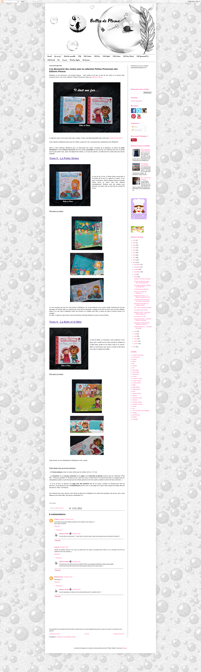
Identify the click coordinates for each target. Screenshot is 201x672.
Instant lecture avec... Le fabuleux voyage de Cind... (142, 296)
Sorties (134, 406)
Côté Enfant (106, 56)
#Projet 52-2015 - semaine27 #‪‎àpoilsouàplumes (142, 313)
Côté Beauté (51, 60)
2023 (134, 243)
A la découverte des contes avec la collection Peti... (141, 282)
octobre (136, 269)
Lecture (134, 376)
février (136, 341)
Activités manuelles (69, 56)
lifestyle (134, 417)
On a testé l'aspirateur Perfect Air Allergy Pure (142, 286)
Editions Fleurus (97, 77)
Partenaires (86, 60)
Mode (134, 385)
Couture (134, 366)
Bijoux (134, 361)
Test (133, 408)
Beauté (134, 359)
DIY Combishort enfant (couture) (145, 150)
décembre (137, 264)
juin (135, 331)
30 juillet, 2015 (69, 519)
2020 (134, 250)
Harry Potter (135, 372)
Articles (135, 127)
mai (135, 334)
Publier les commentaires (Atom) (66, 637)
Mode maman (136, 389)
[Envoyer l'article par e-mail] (69, 508)
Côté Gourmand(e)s (143, 56)
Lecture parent (136, 383)
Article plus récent (55, 634)
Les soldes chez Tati (140, 316)
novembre (137, 267)
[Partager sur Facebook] (79, 508)
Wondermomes (58, 577)
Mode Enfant (136, 387)
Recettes (134, 400)
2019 (134, 252)
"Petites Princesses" (115, 138)
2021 (134, 247)
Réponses (59, 530)
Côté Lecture (116, 56)
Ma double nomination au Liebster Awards (141, 304)
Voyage (134, 413)
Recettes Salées (137, 402)
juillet (136, 277)
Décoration (135, 370)
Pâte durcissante (137, 398)
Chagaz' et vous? (59, 519)
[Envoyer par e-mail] (73, 508)
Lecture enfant (136, 381)
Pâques (134, 395)
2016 (134, 260)
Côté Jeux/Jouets (128, 56)
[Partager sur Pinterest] (81, 508)
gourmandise (136, 415)
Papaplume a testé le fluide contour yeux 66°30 (141, 323)
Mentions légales (75, 60)
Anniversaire (136, 357)
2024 (134, 240)
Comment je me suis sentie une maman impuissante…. (142, 300)
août (135, 274)
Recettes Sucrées (137, 404)
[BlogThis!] (75, 508)
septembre (137, 272)
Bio (58, 60)
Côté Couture (87, 56)
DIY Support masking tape (145, 164)
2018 (134, 255)
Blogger (124, 648)
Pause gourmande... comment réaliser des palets (142, 319)
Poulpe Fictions (136, 393)
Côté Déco (97, 56)
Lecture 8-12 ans (137, 378)
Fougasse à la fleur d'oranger (142, 279)
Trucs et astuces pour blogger (140, 410)
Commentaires (137, 130)
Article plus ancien (119, 634)
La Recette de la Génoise (141, 289)
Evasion (64, 60)
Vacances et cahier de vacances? (140, 292)
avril (135, 336)
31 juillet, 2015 (68, 577)
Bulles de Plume (64, 533)
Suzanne (56, 547)
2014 (134, 346)
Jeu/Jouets (135, 374)
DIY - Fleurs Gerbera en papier (142, 307)
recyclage (135, 419)
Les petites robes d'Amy (141, 310)
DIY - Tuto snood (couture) (146, 178)
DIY (79, 56)
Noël (133, 391)
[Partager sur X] (77, 508)
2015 (134, 262)
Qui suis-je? (57, 56)
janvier (136, 343)
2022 (134, 245)
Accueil (49, 56)
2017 (134, 257)
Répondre (57, 526)
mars (135, 338)
